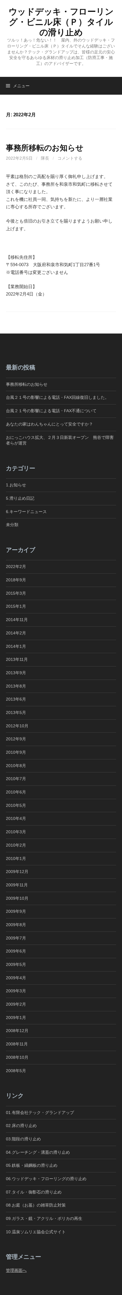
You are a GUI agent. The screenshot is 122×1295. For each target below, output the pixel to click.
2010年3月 (16, 831)
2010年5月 (16, 805)
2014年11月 (17, 619)
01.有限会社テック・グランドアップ (40, 1112)
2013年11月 (17, 659)
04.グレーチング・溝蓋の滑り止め (38, 1152)
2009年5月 (16, 964)
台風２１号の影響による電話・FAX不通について (51, 410)
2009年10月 (17, 898)
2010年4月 (16, 818)
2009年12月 (17, 871)
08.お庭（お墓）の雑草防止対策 (36, 1205)
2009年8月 (16, 924)
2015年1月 (16, 606)
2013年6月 (16, 699)
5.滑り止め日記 (20, 498)
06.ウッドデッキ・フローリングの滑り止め (46, 1178)
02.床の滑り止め (21, 1125)
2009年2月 (16, 1004)
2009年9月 (16, 911)
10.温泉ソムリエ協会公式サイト (36, 1231)
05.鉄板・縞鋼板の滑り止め (31, 1165)
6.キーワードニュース (26, 511)
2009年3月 (16, 990)
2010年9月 (16, 752)
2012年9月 (16, 739)
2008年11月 (17, 1044)
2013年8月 (16, 686)
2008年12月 (17, 1030)
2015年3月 (16, 593)
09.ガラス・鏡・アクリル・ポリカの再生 (44, 1218)
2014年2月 (16, 633)
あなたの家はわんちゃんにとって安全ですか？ (49, 424)
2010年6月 (16, 792)
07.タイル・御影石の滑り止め (34, 1192)
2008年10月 (17, 1057)
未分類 (12, 524)
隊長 (45, 158)
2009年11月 (17, 885)
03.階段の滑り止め (25, 1139)
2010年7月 (16, 778)
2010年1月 (16, 858)
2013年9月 (16, 672)
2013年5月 (16, 712)
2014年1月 (16, 646)
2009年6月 (16, 951)
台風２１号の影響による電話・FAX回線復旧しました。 (57, 397)
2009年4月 (16, 977)
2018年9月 (16, 579)
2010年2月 (16, 845)
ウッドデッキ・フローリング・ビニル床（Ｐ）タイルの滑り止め (61, 22)
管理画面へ (16, 1270)
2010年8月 (16, 765)
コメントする (69, 158)
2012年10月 (17, 725)
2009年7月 (16, 938)
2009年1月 (16, 1017)
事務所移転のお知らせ (44, 148)
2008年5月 (16, 1070)
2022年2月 (16, 566)
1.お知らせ (16, 485)
